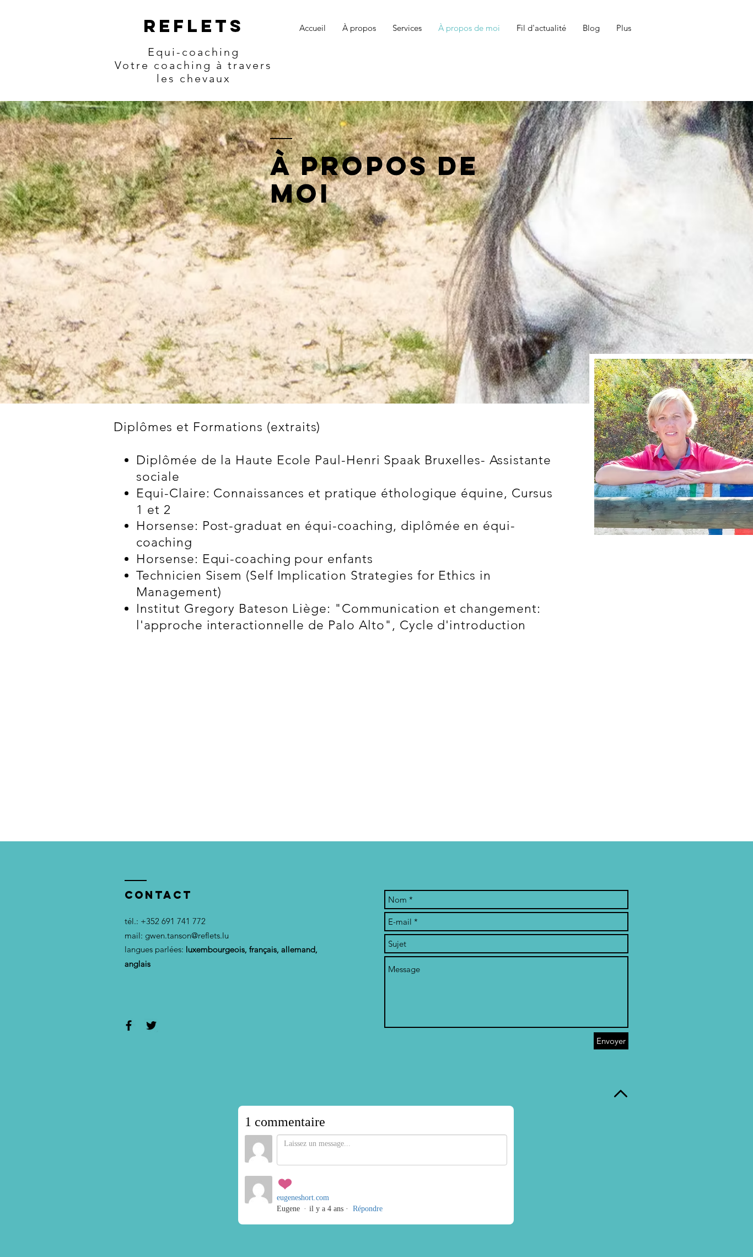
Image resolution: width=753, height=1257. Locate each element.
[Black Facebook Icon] (129, 1025)
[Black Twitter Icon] (151, 1025)
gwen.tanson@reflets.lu (187, 935)
